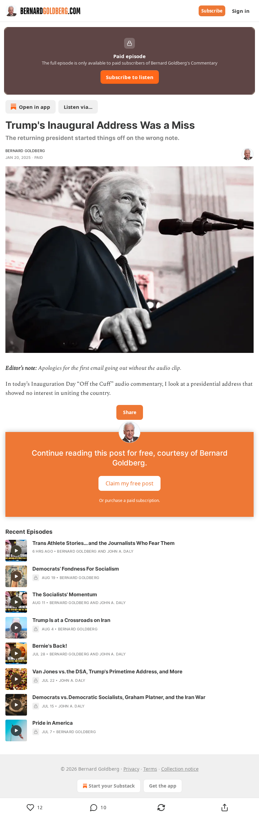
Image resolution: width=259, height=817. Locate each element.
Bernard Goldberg (25, 150)
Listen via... (78, 106)
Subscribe (212, 11)
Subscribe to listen (129, 77)
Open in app (34, 106)
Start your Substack (112, 786)
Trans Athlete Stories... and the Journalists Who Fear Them (103, 543)
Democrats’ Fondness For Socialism (75, 569)
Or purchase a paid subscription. (129, 500)
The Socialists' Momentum (64, 594)
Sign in (241, 10)
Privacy (131, 769)
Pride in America (52, 723)
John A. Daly (120, 551)
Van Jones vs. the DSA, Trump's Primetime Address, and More (107, 671)
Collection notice (180, 769)
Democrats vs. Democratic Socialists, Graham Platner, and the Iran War (118, 697)
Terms (150, 769)
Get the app (162, 786)
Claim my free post (129, 483)
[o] (16, 550)
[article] (129, 550)
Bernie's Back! (49, 646)
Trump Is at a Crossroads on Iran (71, 620)
